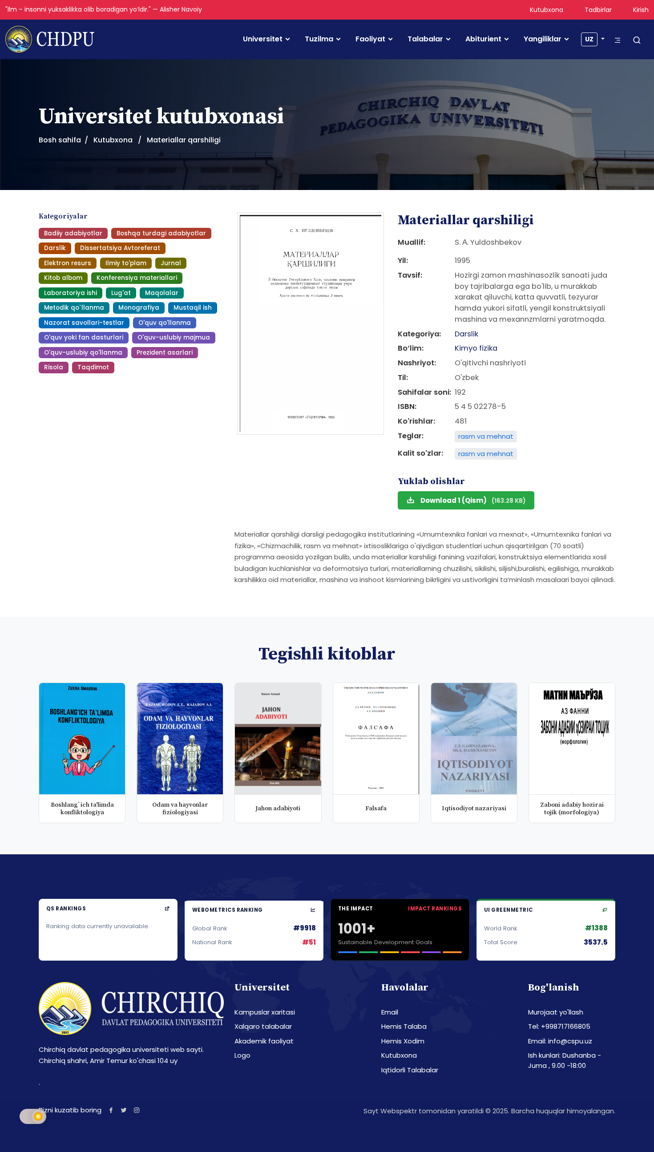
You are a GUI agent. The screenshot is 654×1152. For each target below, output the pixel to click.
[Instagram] (136, 1110)
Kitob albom (63, 278)
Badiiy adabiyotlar (73, 233)
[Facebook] (111, 1110)
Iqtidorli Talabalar (409, 1070)
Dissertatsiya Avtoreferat (120, 248)
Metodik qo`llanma (74, 307)
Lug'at (121, 293)
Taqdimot (93, 367)
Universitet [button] (263, 39)
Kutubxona (546, 9)
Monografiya (138, 307)
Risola (53, 367)
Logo (242, 1055)
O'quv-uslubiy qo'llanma (83, 352)
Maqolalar (161, 293)
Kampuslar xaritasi (264, 1012)
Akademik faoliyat (264, 1041)
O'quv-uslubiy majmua (173, 337)
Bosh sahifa (60, 140)
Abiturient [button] (483, 39)
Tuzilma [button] (319, 39)
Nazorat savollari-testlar (84, 323)
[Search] (637, 41)
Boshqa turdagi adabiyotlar (161, 233)
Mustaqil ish (193, 307)
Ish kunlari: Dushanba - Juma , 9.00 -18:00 (564, 1060)
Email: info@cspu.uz (560, 1041)
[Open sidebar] (618, 40)
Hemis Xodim (402, 1041)
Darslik (55, 248)
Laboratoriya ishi (70, 293)
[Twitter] (124, 1110)
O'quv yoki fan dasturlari (83, 337)
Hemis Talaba (404, 1026)
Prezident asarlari (165, 352)
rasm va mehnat (485, 436)
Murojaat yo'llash (555, 1012)
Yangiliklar (542, 39)
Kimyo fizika (476, 348)
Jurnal (171, 263)
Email (389, 1012)
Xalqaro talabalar (263, 1026)
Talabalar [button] (425, 39)
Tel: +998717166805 (559, 1026)
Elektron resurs (67, 263)
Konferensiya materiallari (137, 278)
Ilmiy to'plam (125, 263)
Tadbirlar (598, 9)
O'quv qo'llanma (164, 323)
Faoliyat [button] (370, 39)
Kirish (641, 9)
